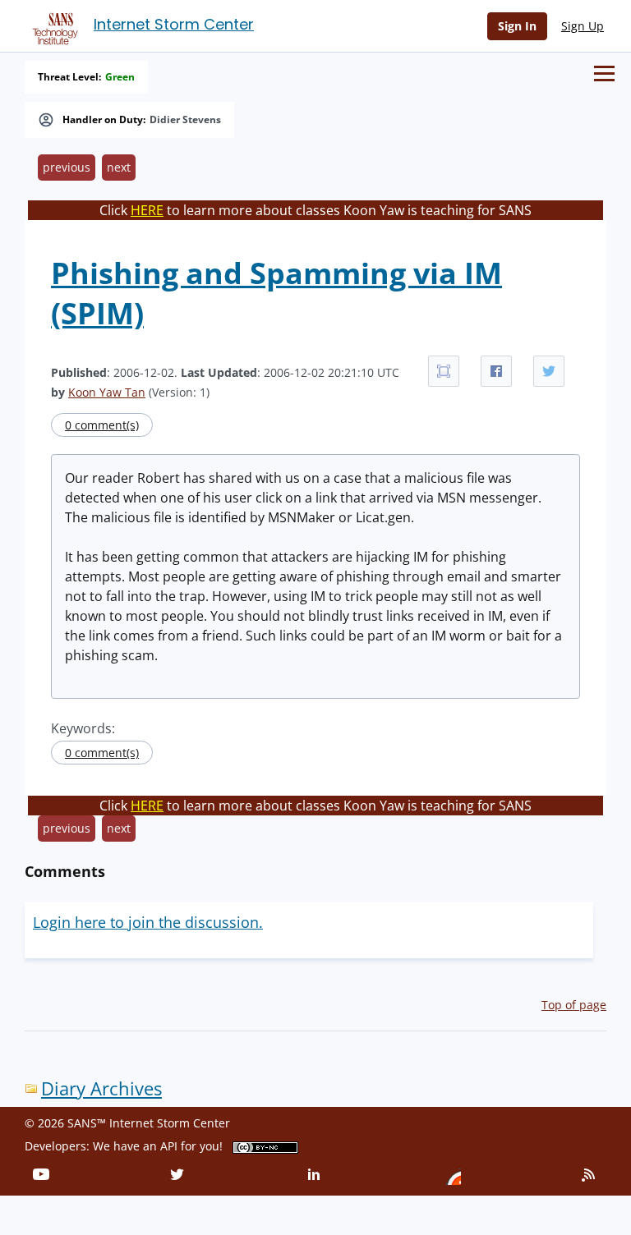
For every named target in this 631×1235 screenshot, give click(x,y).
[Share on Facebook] (496, 371)
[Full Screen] (443, 371)
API (168, 1146)
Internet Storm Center (174, 24)
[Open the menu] (604, 73)
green (120, 77)
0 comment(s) (102, 425)
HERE (147, 210)
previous (66, 167)
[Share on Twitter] (548, 371)
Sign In (517, 26)
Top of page (573, 1004)
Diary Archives (101, 1088)
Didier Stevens (185, 119)
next (119, 167)
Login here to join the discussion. (148, 922)
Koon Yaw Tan (106, 392)
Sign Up (582, 26)
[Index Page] (52, 25)
